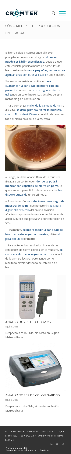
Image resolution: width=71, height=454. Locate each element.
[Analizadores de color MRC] (35, 297)
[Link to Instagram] (63, 444)
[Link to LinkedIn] (51, 444)
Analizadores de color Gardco (32, 395)
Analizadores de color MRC (29, 322)
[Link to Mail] (57, 444)
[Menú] (60, 13)
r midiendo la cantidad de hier (43, 105)
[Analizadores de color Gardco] (35, 367)
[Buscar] (51, 13)
